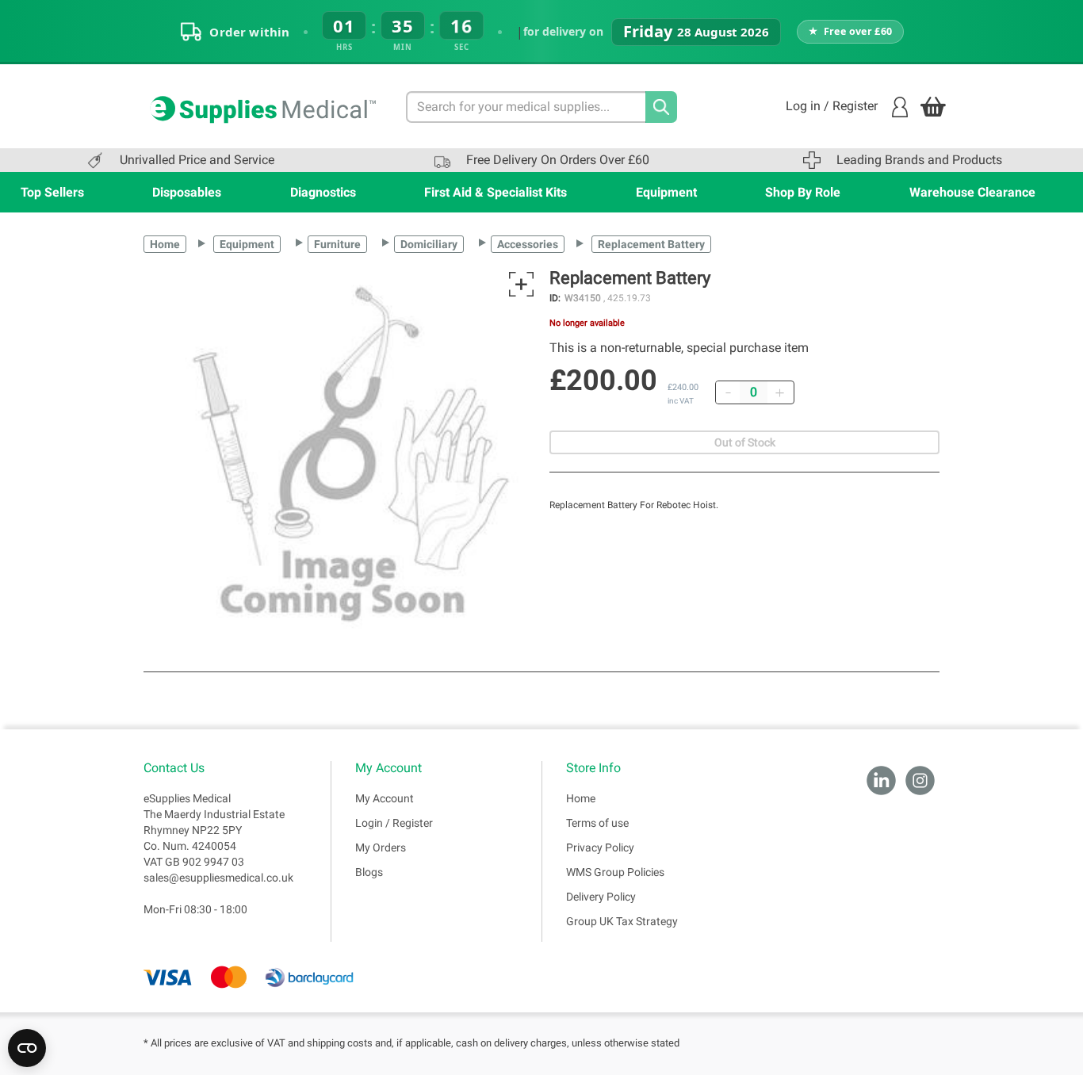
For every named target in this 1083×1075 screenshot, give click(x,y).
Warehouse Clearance (972, 192)
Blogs (369, 872)
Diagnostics (323, 192)
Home (165, 244)
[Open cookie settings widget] (27, 1048)
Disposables (186, 192)
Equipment (666, 192)
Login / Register (394, 823)
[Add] (779, 392)
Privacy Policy (600, 847)
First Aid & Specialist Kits (495, 192)
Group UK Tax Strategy (622, 921)
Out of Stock (744, 442)
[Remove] (728, 392)
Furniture (337, 244)
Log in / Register (832, 105)
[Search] (661, 107)
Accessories (527, 244)
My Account (384, 798)
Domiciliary (428, 244)
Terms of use (597, 823)
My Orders (380, 847)
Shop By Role (802, 192)
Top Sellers (52, 192)
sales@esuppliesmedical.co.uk (218, 877)
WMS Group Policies (615, 872)
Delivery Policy (601, 896)
